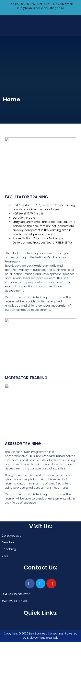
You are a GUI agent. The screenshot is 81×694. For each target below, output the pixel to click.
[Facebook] (30, 583)
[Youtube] (51, 583)
